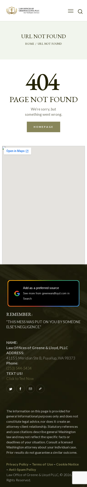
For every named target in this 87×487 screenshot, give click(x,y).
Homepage (43, 126)
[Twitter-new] (10, 389)
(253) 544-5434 (19, 368)
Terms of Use (42, 464)
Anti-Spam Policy (22, 469)
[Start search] (80, 11)
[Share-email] (30, 389)
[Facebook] (20, 389)
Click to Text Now (20, 378)
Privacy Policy (17, 464)
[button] (40, 389)
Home (29, 44)
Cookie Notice (67, 464)
